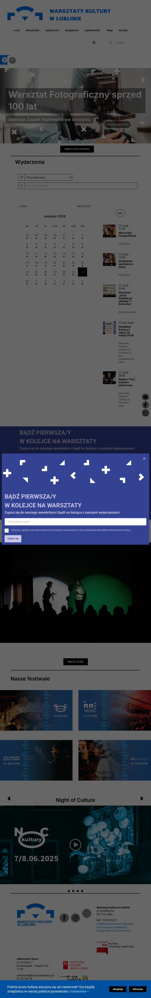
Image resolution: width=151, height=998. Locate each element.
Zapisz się (13, 538)
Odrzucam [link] (138, 989)
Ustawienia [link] (78, 991)
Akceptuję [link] (118, 989)
